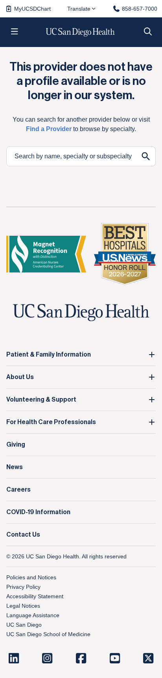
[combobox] (71, 156)
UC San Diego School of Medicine (48, 634)
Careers (18, 489)
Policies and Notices (31, 577)
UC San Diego (24, 625)
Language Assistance (32, 615)
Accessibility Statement (34, 596)
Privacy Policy (23, 587)
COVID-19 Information (38, 512)
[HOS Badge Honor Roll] (125, 254)
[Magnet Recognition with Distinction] (46, 254)
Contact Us (23, 535)
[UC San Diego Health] (81, 312)
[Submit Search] (145, 156)
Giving (15, 444)
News (14, 467)
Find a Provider (49, 129)
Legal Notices (23, 606)
